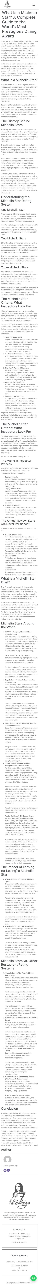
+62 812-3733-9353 (19, 1242)
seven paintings (11, 1165)
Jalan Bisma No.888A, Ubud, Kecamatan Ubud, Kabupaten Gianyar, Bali (19, 1236)
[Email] (5, 1170)
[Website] (8, 1170)
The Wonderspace (25, 1283)
